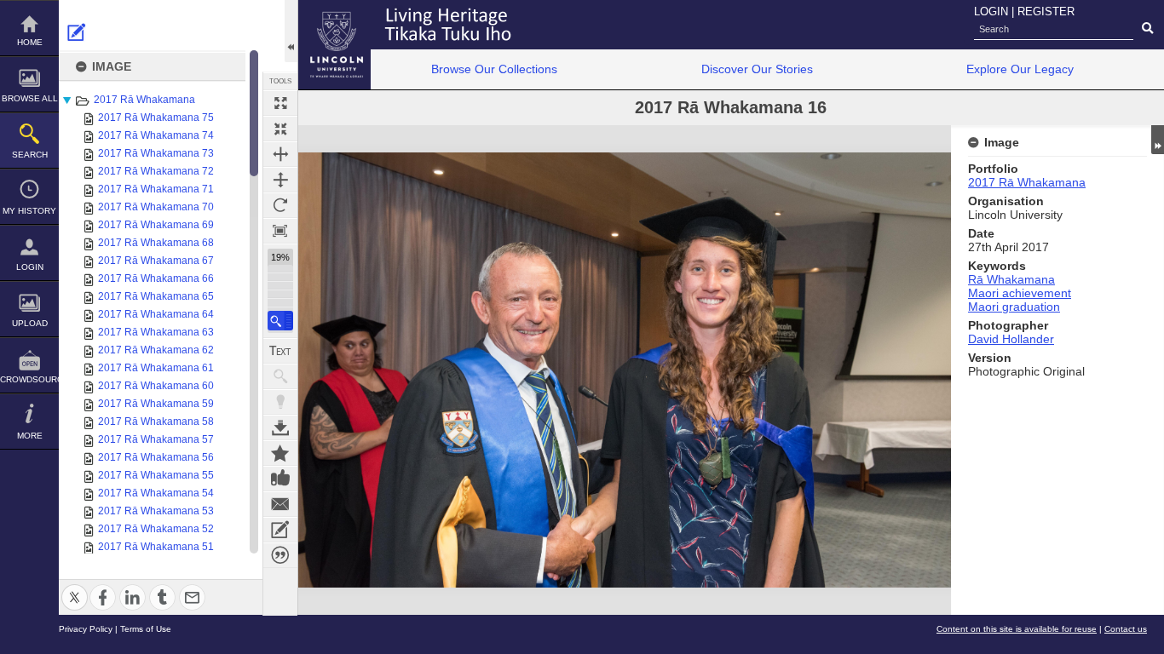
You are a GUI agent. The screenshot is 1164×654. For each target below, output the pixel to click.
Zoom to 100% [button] (280, 231)
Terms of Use (145, 629)
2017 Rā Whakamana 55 (156, 475)
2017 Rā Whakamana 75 (156, 117)
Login (29, 267)
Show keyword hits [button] (280, 376)
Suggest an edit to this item (76, 32)
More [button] (30, 435)
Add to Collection (280, 453)
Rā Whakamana (1011, 279)
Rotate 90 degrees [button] (280, 205)
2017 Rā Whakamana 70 (156, 207)
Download (280, 427)
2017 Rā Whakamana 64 (156, 314)
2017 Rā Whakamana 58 (156, 421)
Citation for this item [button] (280, 555)
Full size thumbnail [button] (280, 103)
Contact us (1125, 629)
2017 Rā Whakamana (144, 100)
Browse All (30, 98)
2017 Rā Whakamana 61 (156, 368)
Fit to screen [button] (280, 128)
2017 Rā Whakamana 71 (156, 189)
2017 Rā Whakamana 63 (156, 332)
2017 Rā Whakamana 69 (156, 225)
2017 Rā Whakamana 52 (156, 529)
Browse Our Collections (494, 69)
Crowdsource (29, 379)
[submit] (1147, 29)
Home (30, 42)
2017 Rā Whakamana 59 (156, 404)
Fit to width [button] (280, 154)
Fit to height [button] (280, 179)
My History (29, 210)
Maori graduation (1014, 306)
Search (30, 154)
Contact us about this (280, 504)
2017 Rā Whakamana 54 (156, 493)
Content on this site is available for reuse (1016, 629)
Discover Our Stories (757, 69)
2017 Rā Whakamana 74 (156, 135)
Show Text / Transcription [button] (280, 351)
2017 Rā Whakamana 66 (156, 278)
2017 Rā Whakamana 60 (156, 386)
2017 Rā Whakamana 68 (156, 243)
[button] (280, 320)
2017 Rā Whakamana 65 (156, 296)
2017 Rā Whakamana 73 (156, 153)
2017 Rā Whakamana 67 (156, 261)
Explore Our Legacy (1020, 69)
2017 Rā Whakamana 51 (156, 547)
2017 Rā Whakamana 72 (156, 171)
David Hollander (1011, 339)
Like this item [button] (280, 478)
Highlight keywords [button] (280, 402)
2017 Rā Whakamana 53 (156, 511)
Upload (30, 323)
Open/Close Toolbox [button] (291, 31)
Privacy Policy (85, 629)
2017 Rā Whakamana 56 (156, 457)
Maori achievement (1019, 293)
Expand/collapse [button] (1157, 139)
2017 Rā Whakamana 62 (156, 350)
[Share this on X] (74, 587)
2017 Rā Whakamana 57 (156, 439)
